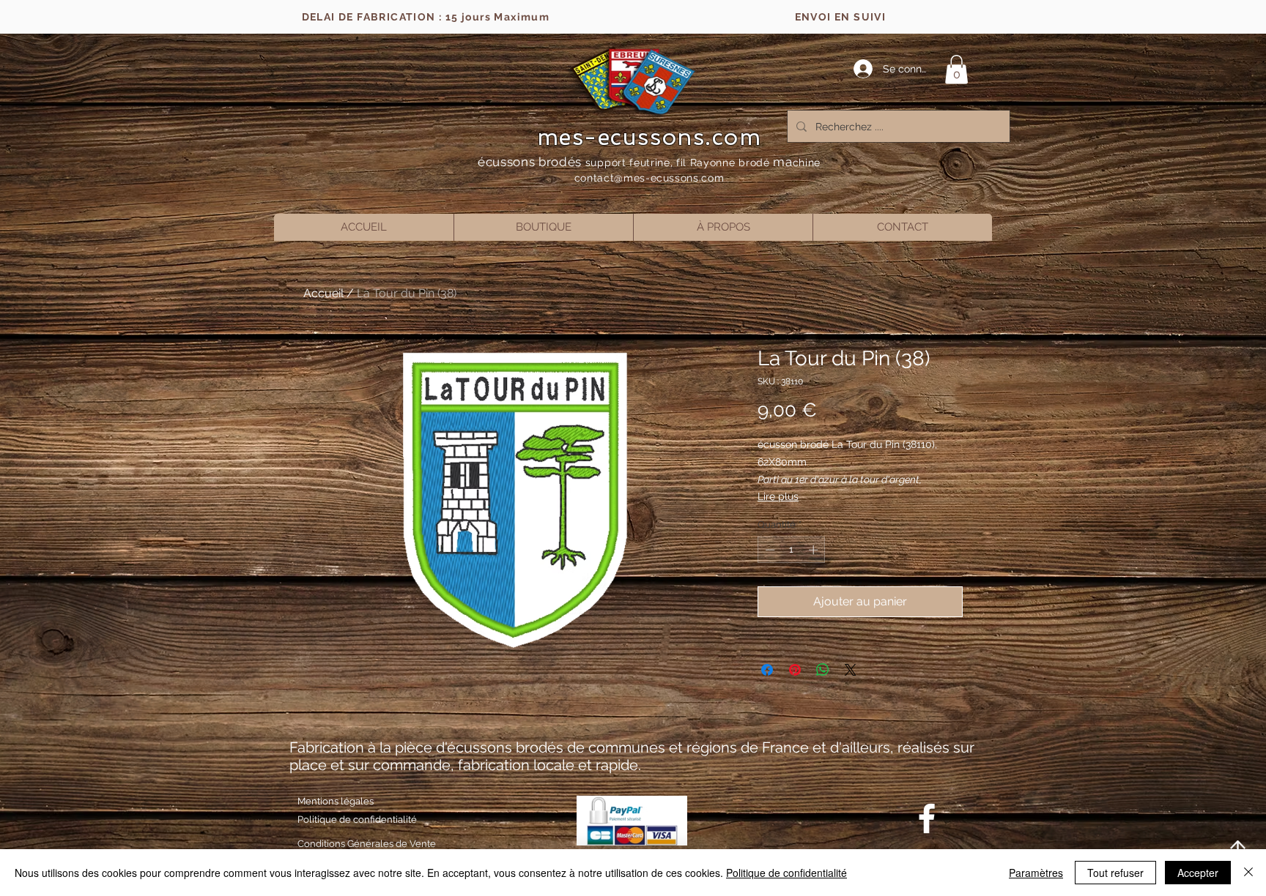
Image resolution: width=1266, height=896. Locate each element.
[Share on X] (850, 670)
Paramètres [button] (1036, 872)
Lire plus (778, 496)
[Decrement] (768, 549)
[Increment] (814, 549)
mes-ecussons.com (649, 137)
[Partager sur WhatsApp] (823, 670)
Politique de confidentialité (786, 872)
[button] (956, 69)
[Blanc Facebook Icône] (927, 818)
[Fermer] (1248, 872)
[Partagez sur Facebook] (767, 670)
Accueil (323, 293)
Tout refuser (1115, 872)
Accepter (1197, 872)
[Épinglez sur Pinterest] (795, 670)
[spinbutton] (791, 549)
